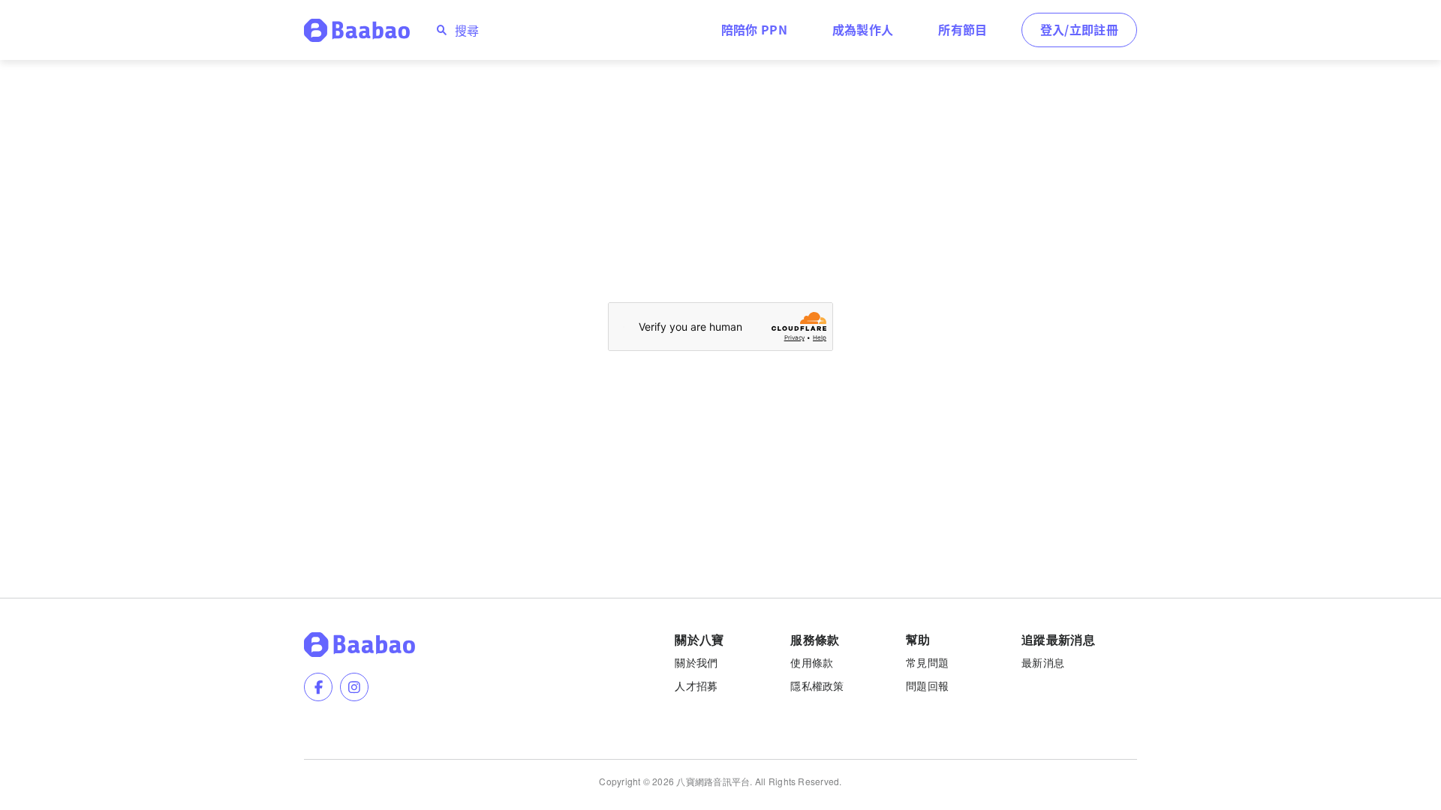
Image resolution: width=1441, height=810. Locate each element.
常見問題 (927, 662)
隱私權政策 (817, 685)
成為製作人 (863, 29)
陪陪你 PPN (754, 29)
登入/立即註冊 (1079, 29)
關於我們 (696, 662)
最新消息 (1042, 662)
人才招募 (696, 685)
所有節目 (962, 29)
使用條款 (811, 662)
